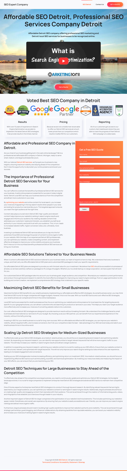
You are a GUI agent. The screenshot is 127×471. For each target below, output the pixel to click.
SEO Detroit (87, 4)
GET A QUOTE (115, 4)
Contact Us (100, 4)
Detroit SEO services (24, 162)
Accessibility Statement (69, 462)
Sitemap (82, 462)
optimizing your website (15, 202)
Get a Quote (63, 87)
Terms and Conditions (50, 462)
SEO (92, 266)
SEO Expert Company (16, 4)
